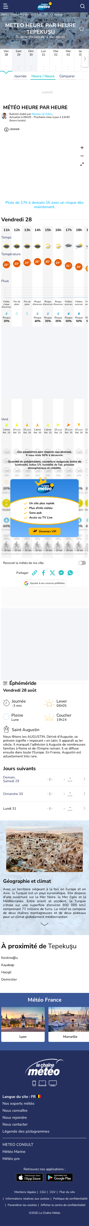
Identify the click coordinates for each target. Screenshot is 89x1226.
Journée (20, 76)
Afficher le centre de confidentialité (63, 1205)
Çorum (48, 14)
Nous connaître (15, 1110)
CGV (53, 1192)
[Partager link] (34, 572)
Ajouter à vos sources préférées (47, 583)
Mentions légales (25, 1192)
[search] (82, 6)
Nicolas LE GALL (42, 114)
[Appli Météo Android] (59, 1177)
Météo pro (11, 1158)
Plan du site (67, 1192)
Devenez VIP (47, 531)
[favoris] (81, 28)
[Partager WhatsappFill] (70, 572)
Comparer (67, 76)
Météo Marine (13, 1151)
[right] (85, 58)
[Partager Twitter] (52, 572)
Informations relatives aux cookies (27, 1199)
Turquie (13, 14)
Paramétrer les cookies (22, 1205)
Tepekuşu (58, 14)
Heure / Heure (42, 76)
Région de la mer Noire (31, 14)
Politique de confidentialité (70, 1199)
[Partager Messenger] (61, 572)
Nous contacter (15, 1124)
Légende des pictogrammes (25, 1131)
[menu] (6, 6)
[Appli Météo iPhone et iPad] (29, 1177)
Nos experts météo (18, 1103)
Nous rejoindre (14, 1117)
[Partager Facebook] (43, 572)
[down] (44, 925)
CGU (43, 1192)
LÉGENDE (14, 129)
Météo (4, 14)
